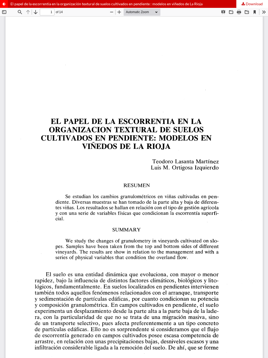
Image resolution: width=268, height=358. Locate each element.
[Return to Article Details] (4, 4)
